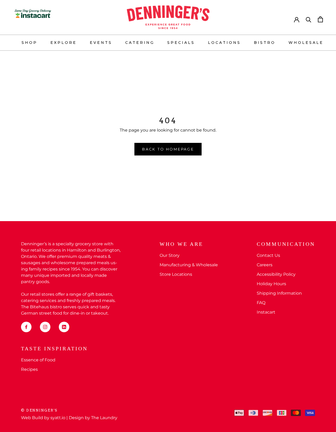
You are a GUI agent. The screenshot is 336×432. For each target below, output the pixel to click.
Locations (224, 42)
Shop (29, 42)
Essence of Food (38, 359)
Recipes (29, 369)
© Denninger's (39, 410)
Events (101, 42)
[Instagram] (45, 327)
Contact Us (268, 255)
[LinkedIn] (64, 327)
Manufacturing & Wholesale (189, 264)
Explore (63, 42)
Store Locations (176, 274)
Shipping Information (279, 293)
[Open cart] (320, 19)
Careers (264, 264)
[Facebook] (26, 327)
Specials (181, 42)
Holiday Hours (271, 283)
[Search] (308, 19)
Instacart (266, 312)
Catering (139, 42)
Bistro (264, 42)
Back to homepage (168, 149)
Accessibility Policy (276, 274)
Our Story (170, 255)
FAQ (261, 302)
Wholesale (305, 42)
